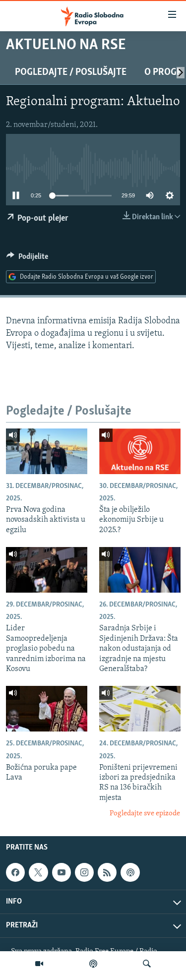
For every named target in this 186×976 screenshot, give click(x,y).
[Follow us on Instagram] (84, 872)
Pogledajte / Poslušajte (70, 72)
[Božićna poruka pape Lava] (46, 709)
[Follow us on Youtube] (61, 872)
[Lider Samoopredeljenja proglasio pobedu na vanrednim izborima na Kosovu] (46, 570)
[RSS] (107, 872)
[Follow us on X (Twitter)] (38, 872)
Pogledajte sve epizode (145, 813)
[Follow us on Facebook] (15, 872)
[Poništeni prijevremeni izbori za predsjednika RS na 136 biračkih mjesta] (140, 709)
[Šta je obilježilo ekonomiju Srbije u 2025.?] (140, 451)
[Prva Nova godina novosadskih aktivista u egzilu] (46, 451)
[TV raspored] (130, 872)
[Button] (27, 258)
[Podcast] (93, 963)
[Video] (39, 963)
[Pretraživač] (147, 963)
